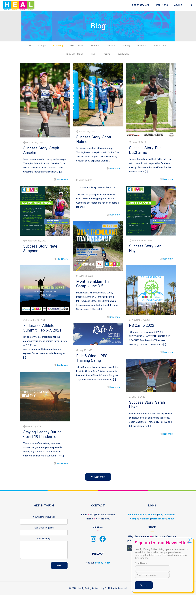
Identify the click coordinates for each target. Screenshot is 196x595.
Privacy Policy (102, 562)
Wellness (144, 518)
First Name (141, 563)
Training (106, 54)
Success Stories (74, 54)
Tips (93, 54)
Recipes (152, 514)
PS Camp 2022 (141, 325)
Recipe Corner (161, 45)
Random (142, 45)
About (171, 518)
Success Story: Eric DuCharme (145, 150)
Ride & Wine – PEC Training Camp (91, 358)
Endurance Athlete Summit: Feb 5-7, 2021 (42, 327)
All (29, 45)
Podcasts (170, 514)
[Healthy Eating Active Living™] (18, 5)
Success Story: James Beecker (97, 187)
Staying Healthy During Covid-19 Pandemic (42, 434)
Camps (42, 45)
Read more (62, 179)
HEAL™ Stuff (76, 45)
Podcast (111, 45)
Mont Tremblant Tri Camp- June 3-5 (92, 283)
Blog (160, 514)
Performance (158, 518)
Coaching (58, 45)
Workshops (124, 54)
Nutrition (95, 45)
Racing (126, 45)
